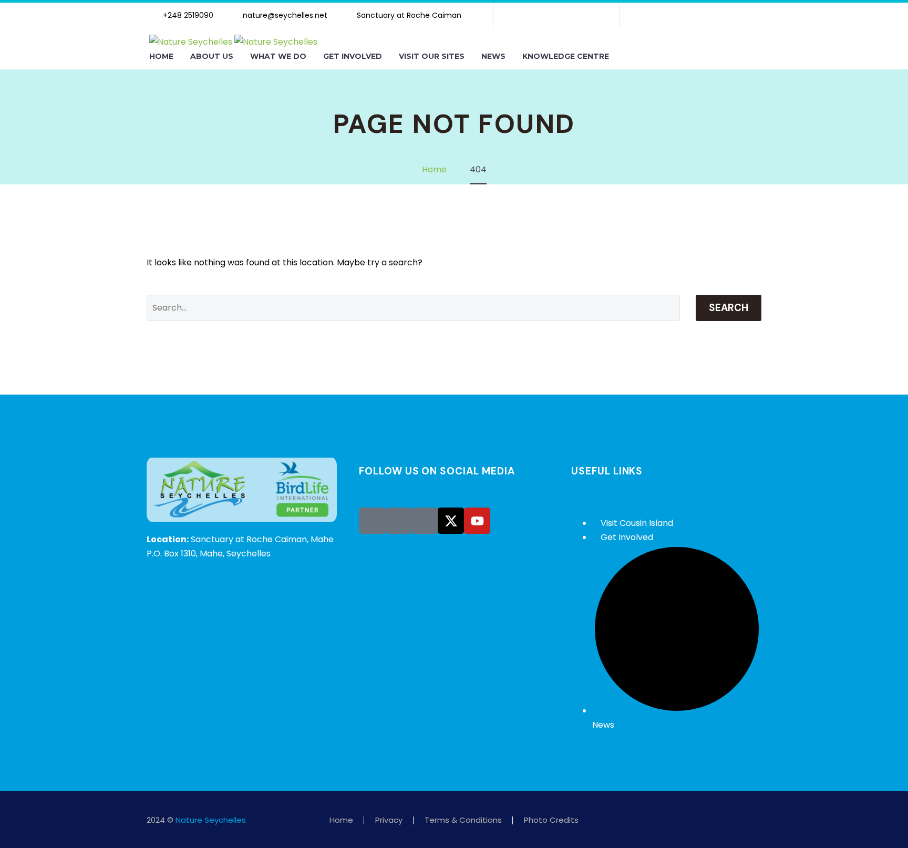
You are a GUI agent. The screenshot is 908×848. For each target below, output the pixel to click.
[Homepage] (233, 41)
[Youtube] (590, 15)
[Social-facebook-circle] (372, 521)
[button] (628, 56)
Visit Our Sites (432, 56)
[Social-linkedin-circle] (424, 521)
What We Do (278, 56)
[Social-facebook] (522, 15)
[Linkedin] (573, 15)
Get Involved (352, 56)
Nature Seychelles (211, 819)
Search (728, 307)
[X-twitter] (539, 15)
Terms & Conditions (463, 820)
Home (161, 56)
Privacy (389, 820)
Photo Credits (551, 820)
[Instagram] (556, 15)
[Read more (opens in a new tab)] (186, 16)
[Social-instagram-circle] (398, 521)
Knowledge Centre (565, 56)
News (493, 56)
